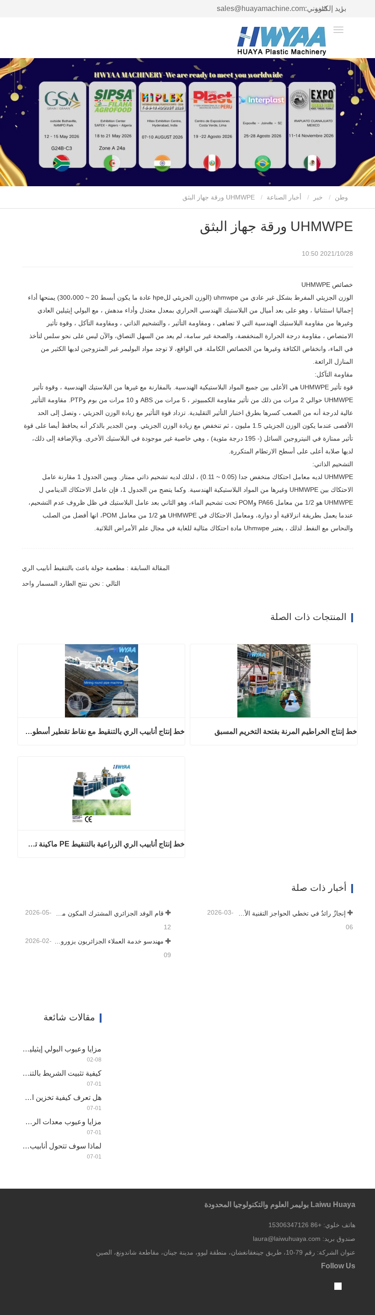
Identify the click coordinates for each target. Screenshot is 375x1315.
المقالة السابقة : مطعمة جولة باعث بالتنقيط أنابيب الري (96, 567)
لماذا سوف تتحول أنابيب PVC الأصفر (62, 1146)
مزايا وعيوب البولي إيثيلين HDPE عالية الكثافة (62, 1049)
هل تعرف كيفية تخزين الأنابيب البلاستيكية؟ (62, 1097)
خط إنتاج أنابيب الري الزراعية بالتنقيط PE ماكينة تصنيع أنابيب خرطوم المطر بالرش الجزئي (105, 844)
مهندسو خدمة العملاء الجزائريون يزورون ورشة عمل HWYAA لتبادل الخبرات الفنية (109, 941)
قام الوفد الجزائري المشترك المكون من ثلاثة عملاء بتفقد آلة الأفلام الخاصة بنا (109, 913)
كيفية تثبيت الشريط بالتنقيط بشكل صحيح (62, 1073)
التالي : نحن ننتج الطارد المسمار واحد (71, 583)
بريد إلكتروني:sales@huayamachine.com (281, 8)
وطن (342, 197)
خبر (318, 197)
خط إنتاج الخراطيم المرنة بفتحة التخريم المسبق (285, 731)
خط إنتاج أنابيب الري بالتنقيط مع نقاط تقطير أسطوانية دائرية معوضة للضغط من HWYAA (105, 731)
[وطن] (282, 41)
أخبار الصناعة (284, 197)
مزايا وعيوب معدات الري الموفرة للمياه (62, 1122)
